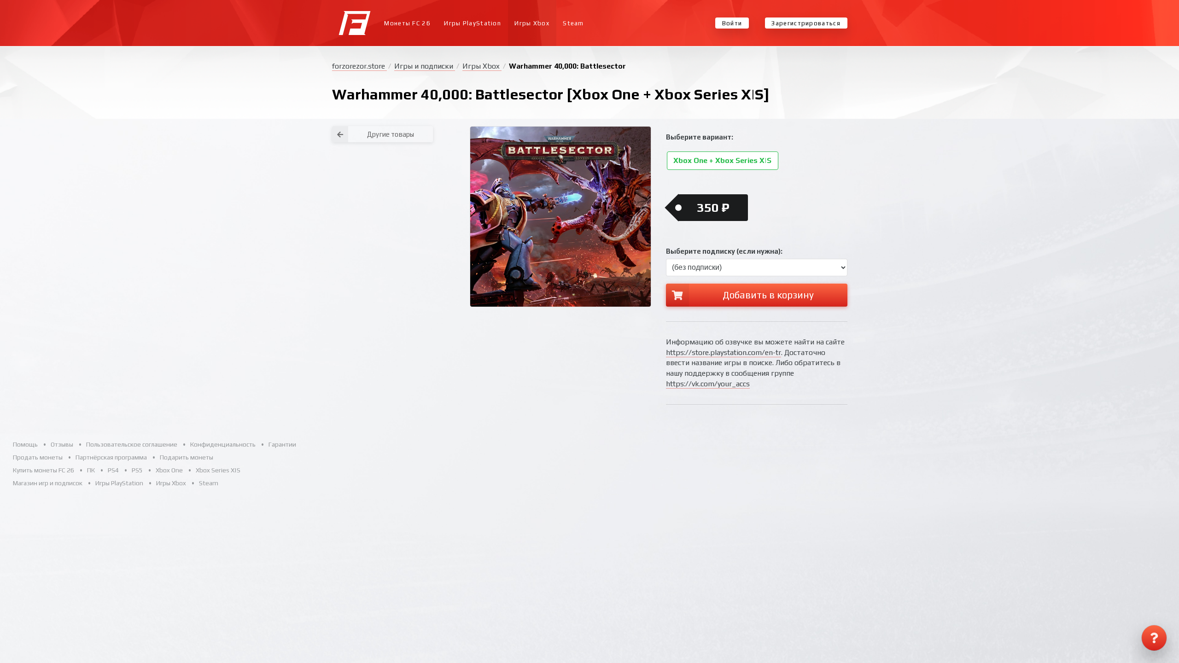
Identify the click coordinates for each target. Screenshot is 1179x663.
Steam (573, 23)
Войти (732, 23)
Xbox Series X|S (218, 470)
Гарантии (282, 444)
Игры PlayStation (472, 23)
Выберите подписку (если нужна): (724, 251)
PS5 (137, 470)
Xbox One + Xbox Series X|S (722, 161)
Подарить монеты (186, 457)
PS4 (113, 470)
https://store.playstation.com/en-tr (723, 352)
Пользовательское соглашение (131, 444)
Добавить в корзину (768, 295)
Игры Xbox (531, 23)
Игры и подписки (424, 66)
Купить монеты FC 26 (43, 470)
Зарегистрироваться (805, 23)
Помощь (25, 444)
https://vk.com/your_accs (708, 383)
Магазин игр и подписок (47, 483)
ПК (91, 470)
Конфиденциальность (223, 444)
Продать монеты (38, 457)
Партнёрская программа (111, 457)
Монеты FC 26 (407, 23)
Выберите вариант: (699, 137)
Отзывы (62, 444)
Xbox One (169, 470)
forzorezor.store (359, 66)
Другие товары (390, 134)
